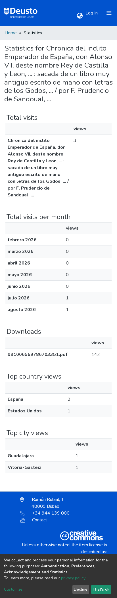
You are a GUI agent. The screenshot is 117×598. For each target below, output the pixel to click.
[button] (79, 15)
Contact (39, 520)
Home (11, 33)
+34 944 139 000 (51, 513)
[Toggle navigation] (109, 13)
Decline (80, 589)
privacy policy (73, 578)
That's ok (101, 589)
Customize (13, 589)
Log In (92, 13)
